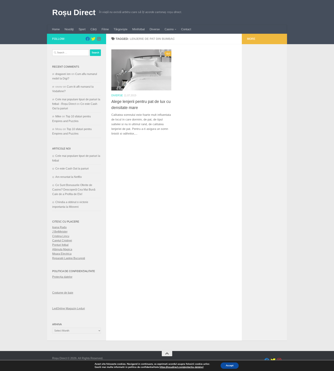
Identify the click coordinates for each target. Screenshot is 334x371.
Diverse (155, 29)
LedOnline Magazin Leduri (68, 308)
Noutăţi (69, 29)
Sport (82, 29)
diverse (117, 95)
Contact (186, 29)
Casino (169, 29)
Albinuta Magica (62, 249)
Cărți (93, 29)
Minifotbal (138, 29)
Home (56, 29)
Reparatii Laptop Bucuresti (68, 258)
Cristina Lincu (60, 236)
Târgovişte (120, 29)
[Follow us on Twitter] (93, 39)
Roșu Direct (74, 12)
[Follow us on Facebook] (88, 39)
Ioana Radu (59, 227)
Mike (58, 116)
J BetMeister (59, 231)
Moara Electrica (61, 253)
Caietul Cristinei (62, 240)
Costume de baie (62, 292)
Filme (105, 29)
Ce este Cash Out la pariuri (72, 168)
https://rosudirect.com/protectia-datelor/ (181, 367)
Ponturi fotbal (60, 244)
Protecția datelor (62, 276)
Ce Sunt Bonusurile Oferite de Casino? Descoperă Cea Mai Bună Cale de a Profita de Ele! (73, 190)
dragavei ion (63, 73)
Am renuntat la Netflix (68, 176)
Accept (229, 365)
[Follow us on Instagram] (99, 39)
